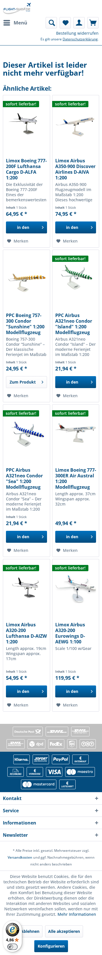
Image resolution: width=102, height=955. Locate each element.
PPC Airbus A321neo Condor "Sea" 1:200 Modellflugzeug (24, 478)
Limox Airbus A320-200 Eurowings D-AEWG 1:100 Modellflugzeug (72, 633)
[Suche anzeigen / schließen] (51, 22)
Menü (20, 22)
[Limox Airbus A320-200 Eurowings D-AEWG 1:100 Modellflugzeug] (75, 587)
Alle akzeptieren (64, 931)
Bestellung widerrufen (77, 33)
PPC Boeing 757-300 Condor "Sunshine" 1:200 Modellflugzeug (25, 323)
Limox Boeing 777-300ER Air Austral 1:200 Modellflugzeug (75, 478)
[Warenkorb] (93, 22)
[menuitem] (15, 22)
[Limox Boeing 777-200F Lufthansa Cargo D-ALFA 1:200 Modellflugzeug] (26, 123)
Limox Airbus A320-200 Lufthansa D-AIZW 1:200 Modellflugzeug (26, 633)
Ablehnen (30, 931)
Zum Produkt (23, 382)
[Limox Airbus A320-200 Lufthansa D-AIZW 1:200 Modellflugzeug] (26, 587)
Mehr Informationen (77, 914)
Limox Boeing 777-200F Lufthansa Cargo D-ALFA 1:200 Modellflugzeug (26, 169)
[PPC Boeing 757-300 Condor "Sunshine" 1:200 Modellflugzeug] (26, 278)
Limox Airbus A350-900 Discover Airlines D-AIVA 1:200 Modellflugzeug (75, 169)
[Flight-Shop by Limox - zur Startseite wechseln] (17, 8)
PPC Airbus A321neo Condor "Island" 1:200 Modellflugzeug (73, 323)
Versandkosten (20, 857)
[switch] (12, 947)
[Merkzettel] (65, 22)
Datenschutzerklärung (80, 39)
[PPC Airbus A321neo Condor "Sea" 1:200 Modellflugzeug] (26, 433)
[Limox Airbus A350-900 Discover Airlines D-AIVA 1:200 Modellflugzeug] (75, 123)
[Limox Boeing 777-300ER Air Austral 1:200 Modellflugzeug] (75, 433)
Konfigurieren (51, 946)
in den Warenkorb (23, 229)
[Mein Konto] (79, 22)
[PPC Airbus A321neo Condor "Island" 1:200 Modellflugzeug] (75, 278)
